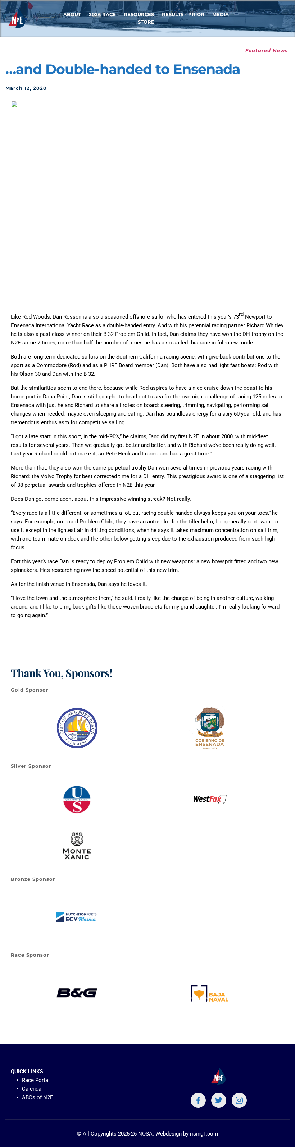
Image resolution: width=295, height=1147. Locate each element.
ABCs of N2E (38, 1097)
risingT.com (204, 1133)
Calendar (32, 1089)
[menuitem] (72, 14)
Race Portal (36, 1080)
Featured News (266, 50)
